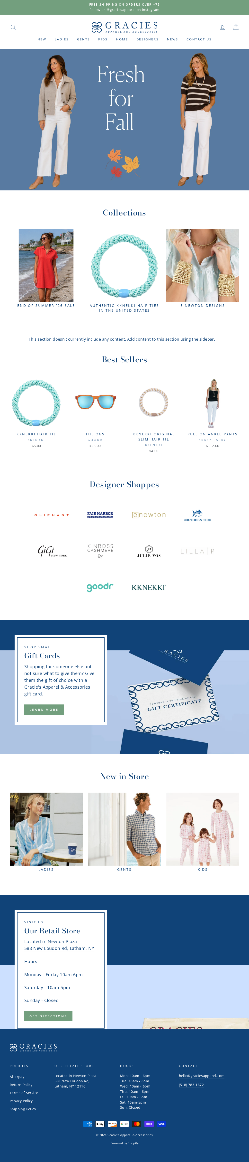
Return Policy (21, 1084)
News (172, 39)
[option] (124, 7)
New (41, 39)
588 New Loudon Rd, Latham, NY (59, 948)
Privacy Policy (21, 1100)
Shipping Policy (23, 1109)
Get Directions (48, 1016)
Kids (102, 39)
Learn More (44, 709)
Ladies (62, 39)
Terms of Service (24, 1092)
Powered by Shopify (124, 1143)
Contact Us (199, 39)
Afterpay (17, 1076)
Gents (83, 39)
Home (122, 39)
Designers (147, 39)
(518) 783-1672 (191, 1084)
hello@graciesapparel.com (202, 1075)
